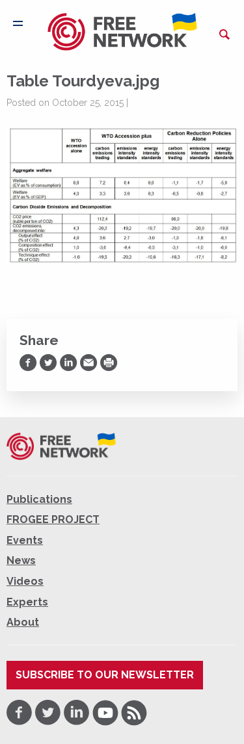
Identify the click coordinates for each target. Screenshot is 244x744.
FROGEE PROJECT (53, 519)
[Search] (224, 34)
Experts (27, 602)
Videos (25, 581)
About (23, 622)
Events (25, 540)
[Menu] (18, 23)
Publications (39, 499)
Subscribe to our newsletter (105, 675)
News (21, 560)
